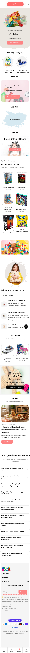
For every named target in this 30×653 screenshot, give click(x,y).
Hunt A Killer (21, 187)
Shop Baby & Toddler (15, 387)
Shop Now (15, 149)
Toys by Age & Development (9, 71)
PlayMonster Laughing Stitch (8, 208)
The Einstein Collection (22, 359)
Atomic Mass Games (8, 187)
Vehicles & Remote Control (23, 71)
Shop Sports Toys (12, 97)
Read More (7, 442)
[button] (2, 4)
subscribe (22, 592)
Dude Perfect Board (21, 209)
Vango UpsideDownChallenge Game (22, 231)
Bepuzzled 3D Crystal (8, 358)
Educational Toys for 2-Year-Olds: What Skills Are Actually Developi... (13, 430)
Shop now (15, 42)
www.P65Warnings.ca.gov (9, 611)
